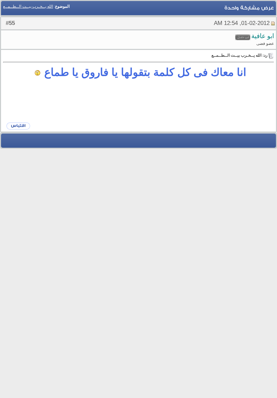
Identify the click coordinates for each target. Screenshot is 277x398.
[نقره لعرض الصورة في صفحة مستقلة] (37, 73)
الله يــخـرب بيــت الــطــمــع (28, 6)
